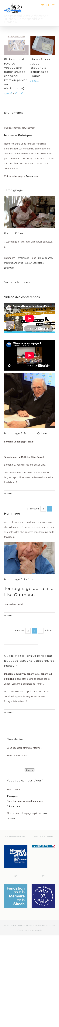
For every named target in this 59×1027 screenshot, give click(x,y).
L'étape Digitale (34, 930)
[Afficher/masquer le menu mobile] (53, 5)
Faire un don (13, 806)
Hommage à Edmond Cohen (25, 433)
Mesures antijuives (13, 263)
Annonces (31, 176)
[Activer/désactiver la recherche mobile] (48, 5)
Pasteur (28, 263)
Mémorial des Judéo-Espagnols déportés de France (40, 68)
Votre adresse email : (17, 755)
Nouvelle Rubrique (18, 135)
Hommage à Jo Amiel (20, 579)
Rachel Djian (13, 233)
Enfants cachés (44, 258)
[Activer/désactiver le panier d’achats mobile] (42, 5)
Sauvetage (38, 263)
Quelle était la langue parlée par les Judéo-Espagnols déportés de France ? (29, 660)
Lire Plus (8, 268)
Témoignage (23, 258)
